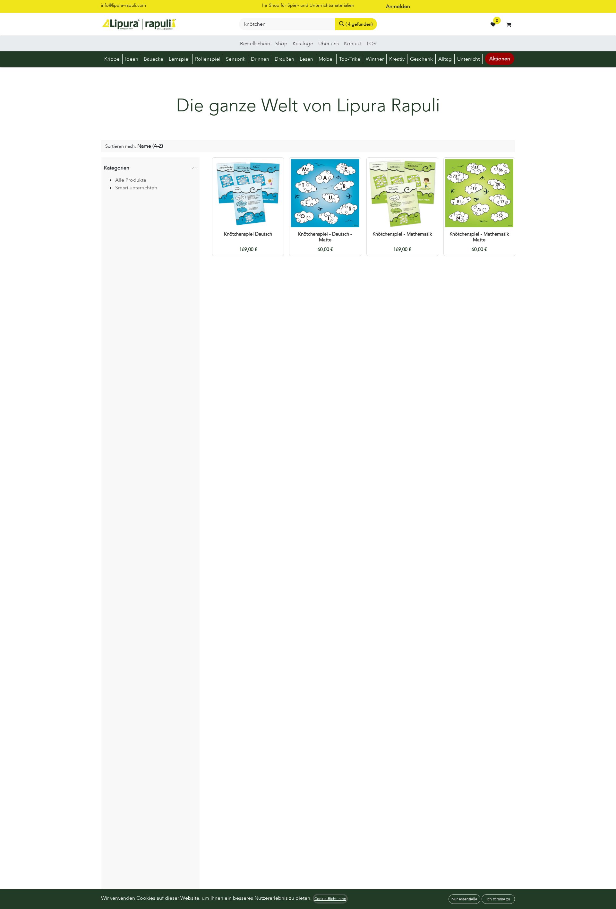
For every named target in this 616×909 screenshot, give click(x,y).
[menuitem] (255, 43)
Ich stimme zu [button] (498, 899)
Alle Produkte (130, 180)
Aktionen (499, 58)
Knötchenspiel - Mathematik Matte (479, 237)
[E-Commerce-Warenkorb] (508, 24)
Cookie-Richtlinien (330, 898)
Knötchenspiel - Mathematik (402, 234)
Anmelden (398, 6)
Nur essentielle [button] (464, 899)
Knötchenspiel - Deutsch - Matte (325, 237)
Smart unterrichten (136, 187)
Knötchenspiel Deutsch (248, 234)
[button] (134, 146)
